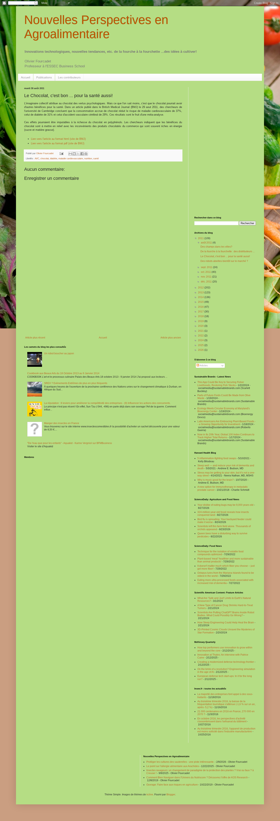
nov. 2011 (206, 276)
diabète (53, 158)
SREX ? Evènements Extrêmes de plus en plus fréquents (75, 383)
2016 (201, 306)
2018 (201, 316)
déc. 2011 (206, 281)
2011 (201, 238)
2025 (201, 345)
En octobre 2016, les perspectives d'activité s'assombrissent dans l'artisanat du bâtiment (221, 720)
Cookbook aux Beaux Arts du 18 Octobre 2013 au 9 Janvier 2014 (63, 373)
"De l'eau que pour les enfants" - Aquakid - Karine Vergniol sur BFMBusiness (69, 443)
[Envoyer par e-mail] (70, 154)
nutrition (88, 158)
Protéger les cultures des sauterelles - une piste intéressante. (180, 761)
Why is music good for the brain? (215, 479)
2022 (201, 335)
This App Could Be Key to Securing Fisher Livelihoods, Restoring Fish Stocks (220, 383)
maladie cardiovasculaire (70, 158)
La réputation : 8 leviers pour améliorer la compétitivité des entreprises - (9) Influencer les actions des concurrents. (107, 403)
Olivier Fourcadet (45, 153)
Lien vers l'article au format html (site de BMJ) (58, 138)
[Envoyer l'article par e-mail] (61, 153)
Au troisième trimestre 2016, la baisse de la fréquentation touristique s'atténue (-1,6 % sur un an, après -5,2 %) (226, 704)
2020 (201, 326)
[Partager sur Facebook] (82, 154)
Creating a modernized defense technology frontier (225, 661)
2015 (201, 301)
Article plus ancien (170, 337)
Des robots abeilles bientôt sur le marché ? (224, 261)
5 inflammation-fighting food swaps (216, 458)
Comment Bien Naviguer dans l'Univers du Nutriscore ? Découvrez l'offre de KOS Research (197, 777)
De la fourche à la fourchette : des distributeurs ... (227, 251)
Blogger (170, 794)
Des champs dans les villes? (216, 246)
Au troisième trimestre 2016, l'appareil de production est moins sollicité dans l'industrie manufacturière (226, 730)
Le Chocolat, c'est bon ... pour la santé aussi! (225, 256)
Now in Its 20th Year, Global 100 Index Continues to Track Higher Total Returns (225, 436)
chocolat (44, 158)
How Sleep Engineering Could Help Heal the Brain (225, 622)
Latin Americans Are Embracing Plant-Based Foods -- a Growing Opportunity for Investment (226, 423)
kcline (150, 794)
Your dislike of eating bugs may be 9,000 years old (225, 504)
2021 (201, 330)
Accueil (25, 77)
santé (96, 158)
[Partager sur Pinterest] (86, 154)
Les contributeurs (69, 77)
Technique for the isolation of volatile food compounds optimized (220, 553)
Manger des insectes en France (61, 423)
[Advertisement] (103, 302)
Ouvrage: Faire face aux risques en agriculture (172, 784)
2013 (201, 292)
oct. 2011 (206, 272)
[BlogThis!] (74, 154)
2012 (201, 287)
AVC (37, 158)
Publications (44, 77)
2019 (201, 321)
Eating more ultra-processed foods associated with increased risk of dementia (225, 581)
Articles (203, 365)
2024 (201, 340)
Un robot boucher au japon (59, 353)
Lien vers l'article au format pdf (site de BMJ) (57, 143)
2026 (201, 350)
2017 (201, 311)
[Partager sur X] (78, 154)
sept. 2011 (207, 267)
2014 (201, 297)
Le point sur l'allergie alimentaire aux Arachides (172, 766)
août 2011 (207, 242)
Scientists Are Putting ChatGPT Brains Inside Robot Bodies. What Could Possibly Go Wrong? (225, 614)
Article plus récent (35, 337)
